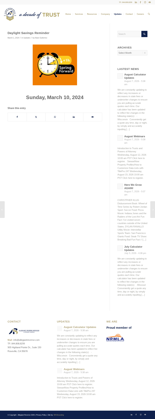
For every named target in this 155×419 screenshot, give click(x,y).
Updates (26, 38)
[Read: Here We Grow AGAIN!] (120, 186)
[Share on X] (36, 117)
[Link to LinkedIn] (136, 2)
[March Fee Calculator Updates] (2, 209)
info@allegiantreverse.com (26, 340)
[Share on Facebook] (17, 117)
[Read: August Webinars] (120, 138)
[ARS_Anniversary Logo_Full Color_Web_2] (32, 14)
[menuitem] (68, 14)
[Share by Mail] (92, 117)
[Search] (149, 14)
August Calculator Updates (80, 327)
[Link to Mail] (149, 2)
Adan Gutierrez (41, 38)
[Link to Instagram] (145, 2)
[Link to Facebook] (140, 2)
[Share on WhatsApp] (55, 117)
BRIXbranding (59, 415)
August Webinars (134, 136)
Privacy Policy (41, 415)
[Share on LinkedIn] (73, 117)
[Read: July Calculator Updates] (120, 248)
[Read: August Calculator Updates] (120, 76)
